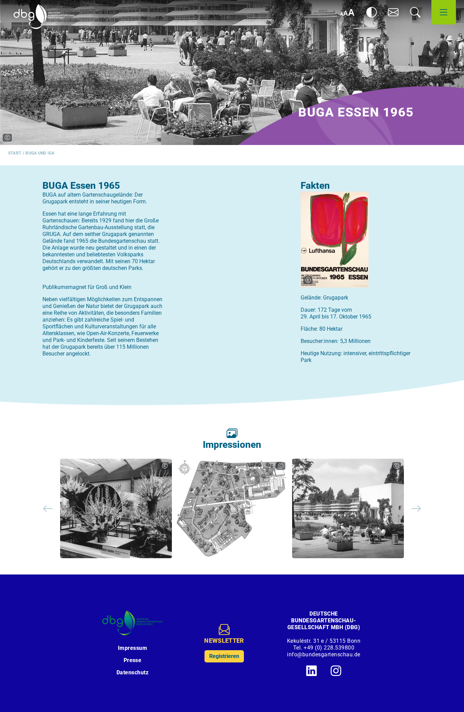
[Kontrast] (371, 12)
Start (14, 153)
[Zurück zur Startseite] (44, 16)
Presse (133, 660)
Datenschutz (132, 672)
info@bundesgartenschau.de (323, 654)
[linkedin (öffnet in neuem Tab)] (311, 670)
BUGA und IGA (39, 153)
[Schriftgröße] (347, 12)
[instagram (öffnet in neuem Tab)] (336, 670)
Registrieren (224, 656)
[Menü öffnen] (443, 12)
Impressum (132, 648)
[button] (393, 12)
